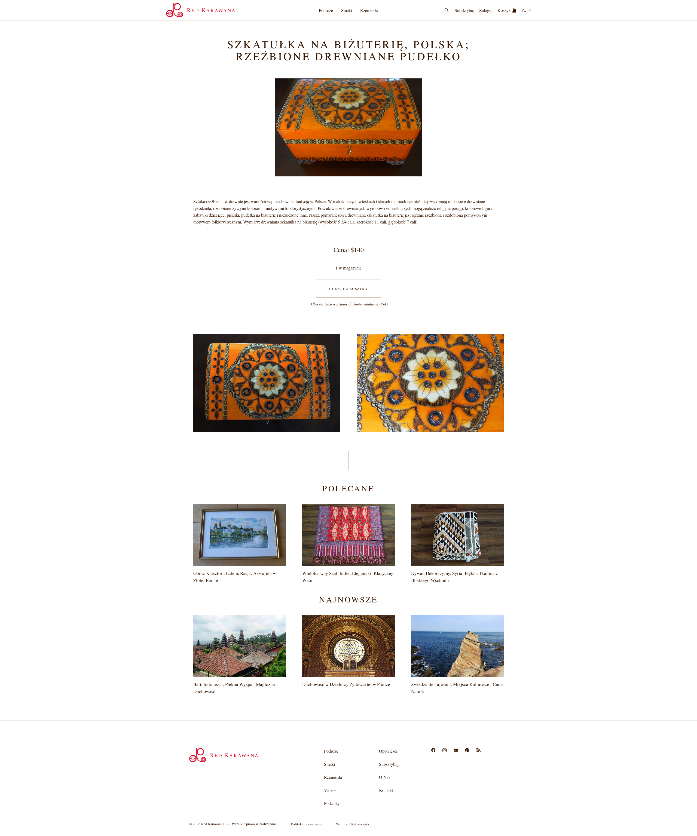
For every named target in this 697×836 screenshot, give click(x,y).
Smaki (346, 10)
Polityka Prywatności (306, 824)
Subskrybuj (464, 10)
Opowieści (388, 751)
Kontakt (386, 790)
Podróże (326, 10)
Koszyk (504, 10)
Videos (330, 790)
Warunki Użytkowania (352, 824)
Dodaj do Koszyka (348, 288)
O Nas (384, 777)
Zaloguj (486, 10)
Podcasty (332, 803)
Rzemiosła (369, 10)
